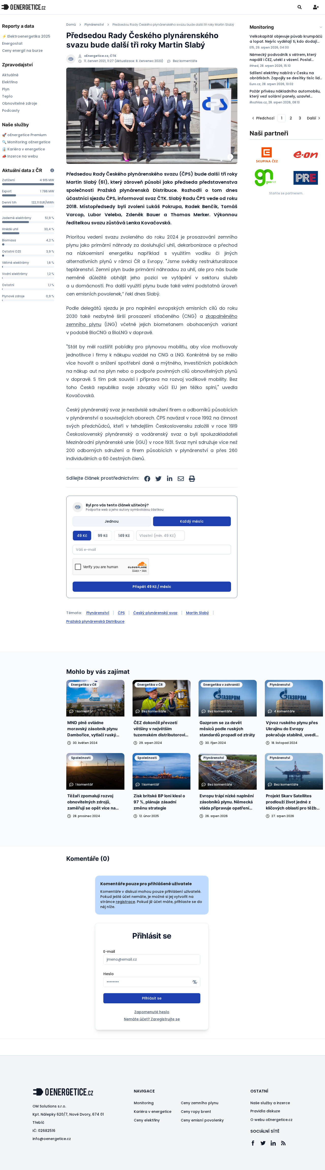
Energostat (12, 43)
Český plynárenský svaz (155, 612)
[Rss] (286, 1143)
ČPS (121, 612)
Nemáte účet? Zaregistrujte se (152, 1019)
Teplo (7, 96)
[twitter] (158, 479)
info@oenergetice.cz (51, 1138)
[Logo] (23, 7)
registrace (125, 901)
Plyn (5, 89)
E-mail (109, 951)
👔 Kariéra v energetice (23, 149)
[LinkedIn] (276, 1143)
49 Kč (82, 535)
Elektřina (10, 82)
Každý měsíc (192, 521)
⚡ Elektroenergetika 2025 (26, 36)
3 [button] (300, 118)
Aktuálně (10, 74)
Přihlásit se (151, 998)
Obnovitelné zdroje (19, 103)
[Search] (300, 7)
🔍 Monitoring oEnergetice (26, 142)
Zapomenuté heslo (151, 1012)
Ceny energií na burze (22, 50)
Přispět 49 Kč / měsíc (152, 586)
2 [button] (291, 118)
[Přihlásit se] (316, 7)
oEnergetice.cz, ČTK (100, 56)
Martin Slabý (197, 612)
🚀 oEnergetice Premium (24, 134)
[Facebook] (255, 1143)
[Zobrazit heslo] (194, 982)
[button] (263, 118)
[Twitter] (266, 1143)
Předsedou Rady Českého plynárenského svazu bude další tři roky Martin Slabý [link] (173, 25)
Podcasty (11, 110)
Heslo (108, 973)
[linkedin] (170, 479)
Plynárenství (94, 25)
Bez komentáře (185, 61)
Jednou (112, 521)
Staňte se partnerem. (286, 193)
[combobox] (286, 27)
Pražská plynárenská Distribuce (95, 621)
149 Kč (124, 535)
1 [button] (281, 118)
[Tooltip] (52, 170)
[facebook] (147, 479)
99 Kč (103, 535)
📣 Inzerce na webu (20, 156)
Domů (71, 25)
